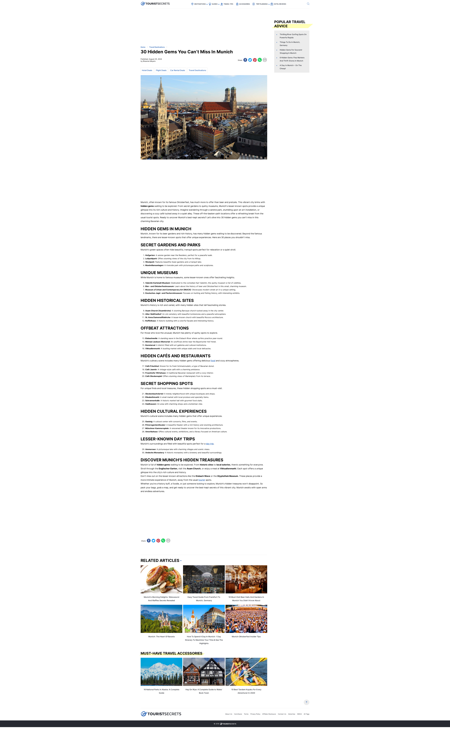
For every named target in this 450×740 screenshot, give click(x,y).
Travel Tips (228, 4)
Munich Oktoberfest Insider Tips (246, 636)
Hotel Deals (147, 70)
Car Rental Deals (177, 70)
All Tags (306, 714)
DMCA (299, 714)
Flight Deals (161, 70)
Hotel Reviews (280, 4)
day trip (210, 443)
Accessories (244, 4)
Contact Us (282, 714)
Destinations (200, 4)
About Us (228, 714)
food (213, 360)
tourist (201, 480)
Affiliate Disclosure (269, 714)
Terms (246, 714)
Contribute (238, 714)
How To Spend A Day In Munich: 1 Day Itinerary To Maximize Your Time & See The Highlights (204, 639)
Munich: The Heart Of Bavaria (161, 636)
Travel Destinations (197, 70)
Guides (215, 4)
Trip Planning (262, 4)
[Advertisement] (158, 27)
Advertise (291, 714)
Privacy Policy (255, 714)
